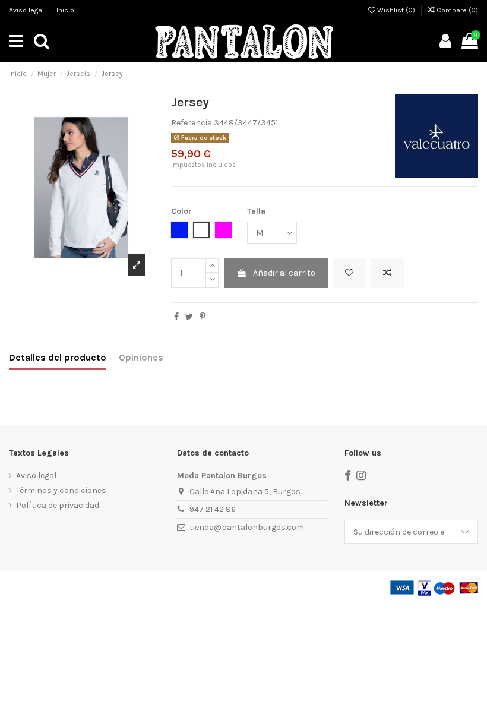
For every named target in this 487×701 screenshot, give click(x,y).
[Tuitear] (189, 317)
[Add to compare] (387, 273)
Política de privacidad (57, 505)
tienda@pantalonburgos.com (246, 527)
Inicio (65, 10)
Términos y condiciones (61, 490)
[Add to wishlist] (349, 273)
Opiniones (141, 357)
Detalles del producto (57, 357)
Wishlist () (396, 10)
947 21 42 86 (212, 509)
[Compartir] (176, 317)
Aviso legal (27, 10)
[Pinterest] (202, 317)
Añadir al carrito (284, 273)
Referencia (191, 123)
